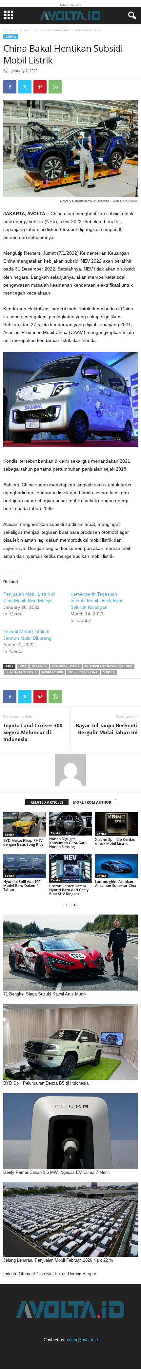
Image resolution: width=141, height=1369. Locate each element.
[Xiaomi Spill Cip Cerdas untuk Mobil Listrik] (116, 824)
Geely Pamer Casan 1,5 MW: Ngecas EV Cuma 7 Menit (56, 1172)
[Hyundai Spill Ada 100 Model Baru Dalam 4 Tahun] (24, 866)
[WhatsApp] (55, 86)
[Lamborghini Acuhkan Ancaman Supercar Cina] (116, 866)
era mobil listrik (65, 666)
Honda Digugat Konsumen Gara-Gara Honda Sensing (68, 842)
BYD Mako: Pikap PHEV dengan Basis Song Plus (23, 842)
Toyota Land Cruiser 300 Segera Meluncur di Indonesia (33, 732)
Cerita (23, 30)
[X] (24, 86)
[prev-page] (66, 904)
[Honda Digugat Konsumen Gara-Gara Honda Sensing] (70, 824)
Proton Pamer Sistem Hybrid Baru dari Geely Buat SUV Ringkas (69, 889)
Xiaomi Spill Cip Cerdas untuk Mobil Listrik (115, 841)
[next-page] (74, 904)
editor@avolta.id (82, 1339)
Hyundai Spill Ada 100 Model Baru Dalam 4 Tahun (21, 885)
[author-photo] (70, 770)
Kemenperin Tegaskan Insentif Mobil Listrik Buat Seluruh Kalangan (96, 600)
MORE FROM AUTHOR (92, 802)
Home (7, 30)
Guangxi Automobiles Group (108, 666)
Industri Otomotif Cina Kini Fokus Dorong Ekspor (49, 1273)
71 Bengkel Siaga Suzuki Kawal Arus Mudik (45, 994)
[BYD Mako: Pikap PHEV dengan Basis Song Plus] (24, 824)
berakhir (39, 666)
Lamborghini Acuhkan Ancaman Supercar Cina (115, 883)
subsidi (109, 672)
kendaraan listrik (21, 672)
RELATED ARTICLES (46, 802)
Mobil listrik (52, 672)
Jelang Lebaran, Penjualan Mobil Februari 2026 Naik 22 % (58, 1260)
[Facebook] (9, 86)
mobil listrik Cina (83, 672)
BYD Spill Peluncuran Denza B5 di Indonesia (46, 1083)
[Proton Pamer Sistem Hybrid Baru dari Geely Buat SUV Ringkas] (70, 868)
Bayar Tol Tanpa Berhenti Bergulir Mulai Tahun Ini (107, 729)
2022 (23, 666)
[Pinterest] (40, 86)
